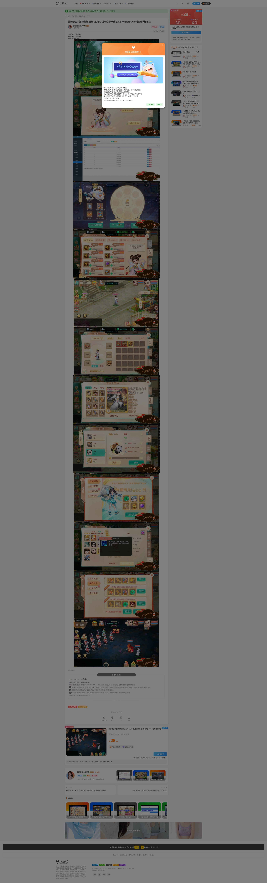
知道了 (159, 105)
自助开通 (150, 105)
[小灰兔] (133, 70)
